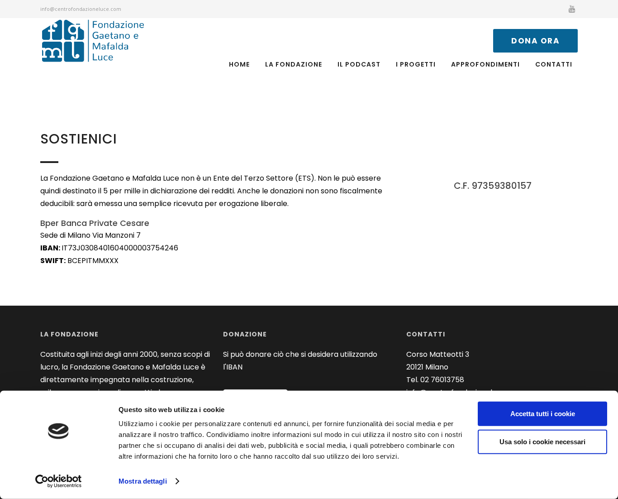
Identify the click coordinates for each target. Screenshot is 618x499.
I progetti (416, 64)
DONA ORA (535, 40)
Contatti (553, 64)
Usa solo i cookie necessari (542, 441)
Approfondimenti (485, 64)
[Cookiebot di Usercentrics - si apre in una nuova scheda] (58, 481)
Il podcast (359, 64)
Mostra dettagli (143, 481)
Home (239, 64)
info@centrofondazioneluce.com (80, 8)
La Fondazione (293, 64)
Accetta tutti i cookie (542, 413)
